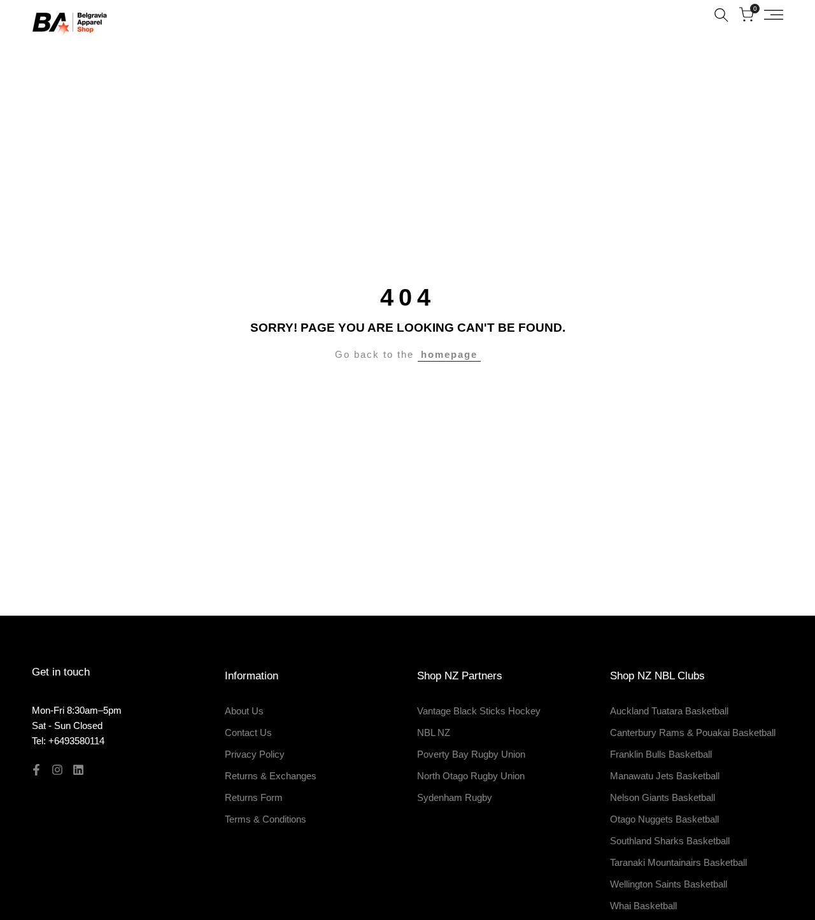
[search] (721, 15)
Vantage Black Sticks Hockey (479, 710)
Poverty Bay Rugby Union (471, 754)
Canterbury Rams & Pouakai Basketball (693, 732)
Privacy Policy (255, 754)
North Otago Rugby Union (471, 775)
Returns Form (254, 797)
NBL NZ (433, 732)
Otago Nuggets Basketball (664, 819)
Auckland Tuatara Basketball (669, 710)
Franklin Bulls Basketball (661, 754)
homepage (449, 354)
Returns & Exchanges (270, 775)
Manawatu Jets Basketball (664, 775)
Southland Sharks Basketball (670, 840)
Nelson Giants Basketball (662, 797)
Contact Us (248, 732)
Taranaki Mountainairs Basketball (678, 862)
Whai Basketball (643, 905)
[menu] (773, 14)
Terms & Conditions (265, 819)
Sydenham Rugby (454, 797)
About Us (244, 710)
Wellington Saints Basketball (668, 884)
